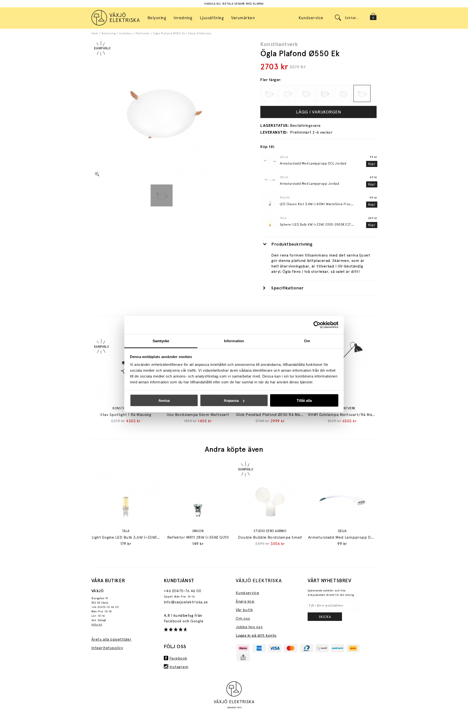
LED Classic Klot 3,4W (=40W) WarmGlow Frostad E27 (321, 204)
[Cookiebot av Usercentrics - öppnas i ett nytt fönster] (317, 325)
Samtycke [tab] (161, 341)
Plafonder (143, 33)
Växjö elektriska (259, 580)
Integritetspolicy (107, 647)
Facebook (173, 621)
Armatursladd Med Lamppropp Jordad (309, 183)
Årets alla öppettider (111, 639)
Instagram (178, 666)
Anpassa (231, 400)
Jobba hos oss (249, 627)
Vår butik (244, 610)
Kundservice (311, 17)
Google (196, 621)
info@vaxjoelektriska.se (186, 602)
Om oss (243, 618)
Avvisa (164, 400)
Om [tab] (307, 341)
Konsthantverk (279, 44)
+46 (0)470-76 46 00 (105, 607)
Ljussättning (212, 17)
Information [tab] (234, 341)
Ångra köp (245, 601)
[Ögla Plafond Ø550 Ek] (162, 195)
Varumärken (243, 17)
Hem (94, 33)
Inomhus (125, 33)
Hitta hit (96, 624)
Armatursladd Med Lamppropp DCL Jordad (313, 163)
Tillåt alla (304, 400)
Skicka (325, 617)
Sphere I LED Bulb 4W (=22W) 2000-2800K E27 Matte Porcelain (328, 224)
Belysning (109, 33)
